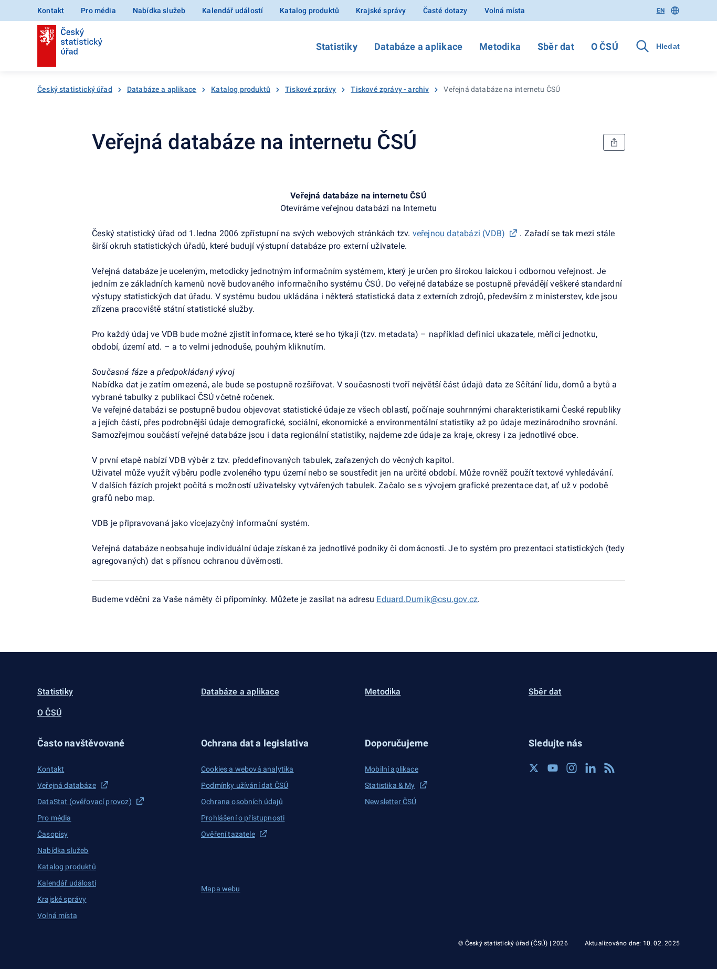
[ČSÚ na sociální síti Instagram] (571, 768)
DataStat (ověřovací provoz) (84, 801)
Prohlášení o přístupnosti (242, 818)
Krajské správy (381, 10)
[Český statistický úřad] (69, 46)
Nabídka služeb (159, 10)
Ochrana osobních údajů (242, 801)
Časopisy (52, 834)
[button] (112, 743)
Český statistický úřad (74, 89)
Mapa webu (220, 888)
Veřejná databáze (66, 785)
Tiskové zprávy (310, 89)
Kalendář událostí (232, 10)
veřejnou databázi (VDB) (459, 233)
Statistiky (336, 46)
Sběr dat (555, 46)
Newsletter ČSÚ (390, 801)
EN (661, 10)
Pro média (98, 10)
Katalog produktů (309, 10)
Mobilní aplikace (391, 769)
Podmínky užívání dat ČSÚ (244, 785)
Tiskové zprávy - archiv (390, 89)
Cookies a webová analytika (247, 769)
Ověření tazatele (228, 834)
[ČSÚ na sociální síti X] (534, 768)
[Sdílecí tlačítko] (614, 142)
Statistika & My (390, 785)
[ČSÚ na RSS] (609, 768)
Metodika (500, 46)
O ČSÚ (604, 46)
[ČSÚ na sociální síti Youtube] (552, 768)
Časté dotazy (445, 10)
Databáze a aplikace (418, 46)
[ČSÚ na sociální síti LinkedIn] (590, 768)
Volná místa (504, 10)
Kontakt (50, 10)
